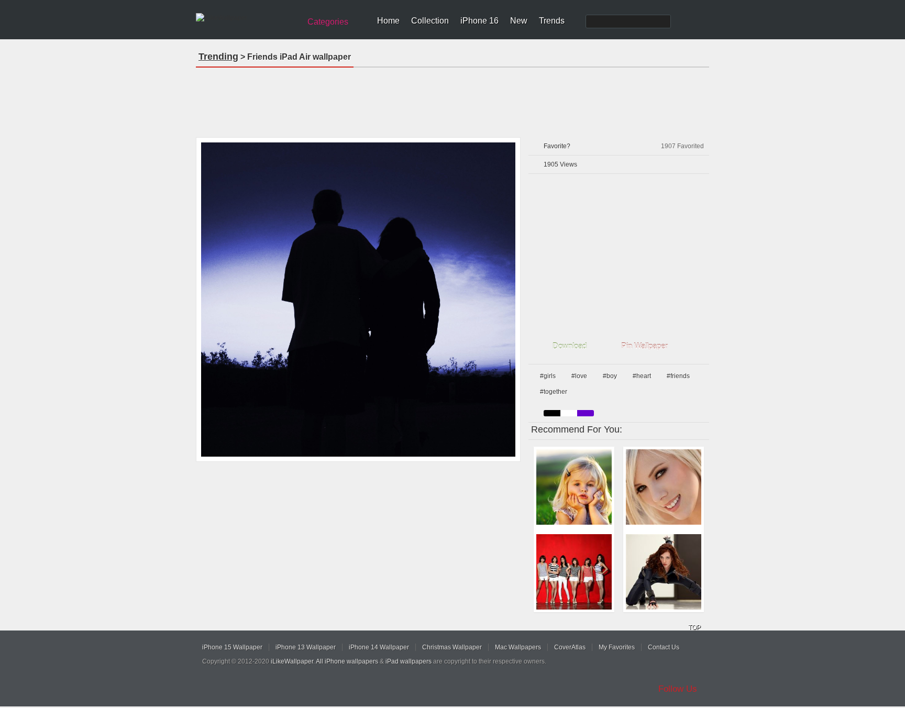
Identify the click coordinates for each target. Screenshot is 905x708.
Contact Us (663, 647)
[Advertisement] (452, 99)
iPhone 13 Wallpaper (305, 647)
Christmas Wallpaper (452, 647)
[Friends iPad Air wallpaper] (358, 299)
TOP (694, 627)
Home (388, 20)
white (568, 413)
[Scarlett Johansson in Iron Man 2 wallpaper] (663, 572)
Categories (327, 21)
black (552, 413)
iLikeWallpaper (292, 661)
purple (585, 413)
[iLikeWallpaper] (247, 18)
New (518, 20)
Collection (430, 20)
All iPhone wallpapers (347, 661)
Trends (552, 20)
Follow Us (677, 689)
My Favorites (617, 647)
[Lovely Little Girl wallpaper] (574, 487)
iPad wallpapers (408, 661)
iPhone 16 (479, 20)
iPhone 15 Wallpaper (232, 647)
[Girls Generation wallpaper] (574, 572)
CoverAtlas (570, 647)
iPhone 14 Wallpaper (379, 647)
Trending (218, 56)
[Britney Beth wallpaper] (663, 487)
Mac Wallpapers (518, 647)
